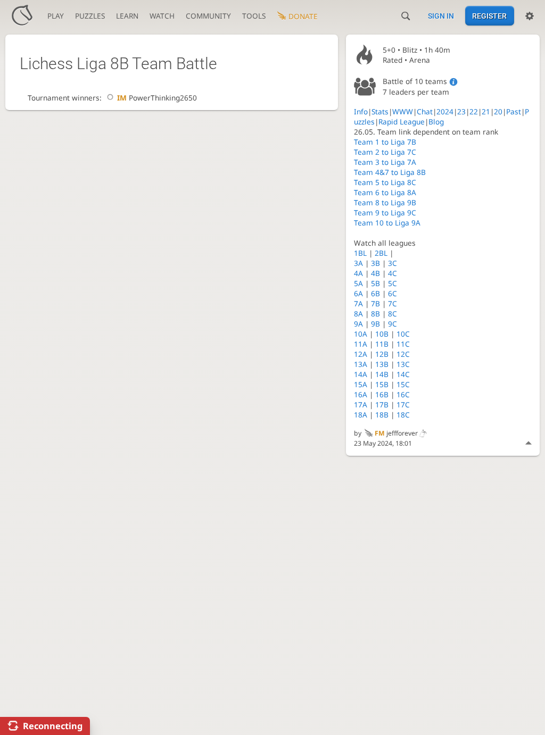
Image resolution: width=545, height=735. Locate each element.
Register (489, 16)
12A (360, 354)
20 (498, 111)
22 (473, 111)
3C (392, 263)
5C (392, 283)
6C (392, 293)
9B (375, 324)
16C (403, 394)
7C (392, 303)
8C (392, 313)
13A (360, 364)
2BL (381, 253)
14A (360, 374)
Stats (380, 111)
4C (392, 273)
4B (375, 273)
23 (461, 111)
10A (360, 334)
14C (403, 374)
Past (513, 111)
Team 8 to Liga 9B (385, 202)
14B (382, 374)
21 (486, 111)
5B (375, 283)
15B (382, 384)
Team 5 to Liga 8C (385, 182)
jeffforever (396, 433)
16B (382, 394)
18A (360, 415)
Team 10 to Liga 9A (387, 223)
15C (403, 384)
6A (358, 293)
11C (403, 344)
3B (375, 263)
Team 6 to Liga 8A (385, 192)
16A (360, 394)
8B (375, 313)
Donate (303, 16)
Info (361, 111)
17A (360, 404)
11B (382, 344)
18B (382, 415)
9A (358, 324)
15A (360, 384)
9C (392, 324)
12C (403, 354)
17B (382, 404)
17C (403, 404)
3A (358, 263)
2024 (444, 111)
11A (360, 344)
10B (382, 334)
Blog (436, 121)
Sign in (441, 16)
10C (403, 334)
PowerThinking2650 (156, 98)
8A (358, 313)
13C (403, 364)
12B (382, 354)
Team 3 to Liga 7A (385, 162)
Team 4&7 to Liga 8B (390, 172)
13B (382, 364)
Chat (425, 111)
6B (375, 293)
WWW (402, 111)
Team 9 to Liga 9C (385, 212)
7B (375, 303)
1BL (360, 253)
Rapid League (401, 121)
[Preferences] (529, 16)
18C (403, 415)
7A (358, 303)
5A (358, 283)
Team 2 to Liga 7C (385, 152)
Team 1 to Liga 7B (385, 142)
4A (358, 273)
